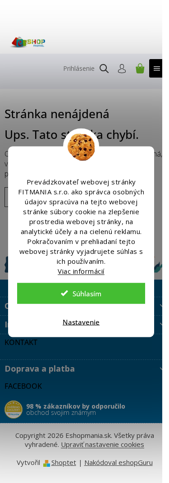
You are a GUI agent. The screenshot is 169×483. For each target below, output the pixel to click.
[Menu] (156, 68)
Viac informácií (81, 270)
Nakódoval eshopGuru (118, 462)
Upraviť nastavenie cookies (102, 444)
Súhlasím (87, 293)
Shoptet (63, 462)
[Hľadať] (104, 69)
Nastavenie (81, 321)
